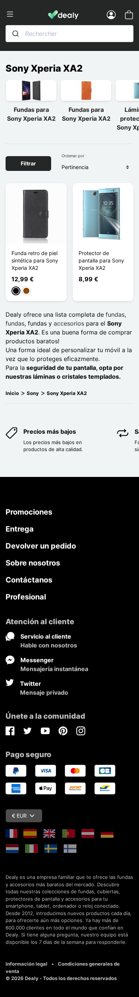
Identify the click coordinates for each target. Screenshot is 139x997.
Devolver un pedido (41, 546)
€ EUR (19, 815)
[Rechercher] (15, 33)
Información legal (26, 964)
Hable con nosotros (48, 645)
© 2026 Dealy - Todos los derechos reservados (61, 978)
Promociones (29, 512)
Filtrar (28, 163)
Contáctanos (29, 579)
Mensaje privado (44, 692)
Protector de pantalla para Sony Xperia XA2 (101, 260)
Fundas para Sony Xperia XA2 (31, 114)
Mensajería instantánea (54, 669)
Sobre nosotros (33, 562)
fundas (115, 314)
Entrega (20, 529)
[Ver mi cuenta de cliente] (111, 14)
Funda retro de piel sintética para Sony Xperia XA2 (34, 260)
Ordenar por (73, 155)
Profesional (26, 596)
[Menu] (27, 14)
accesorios (69, 323)
